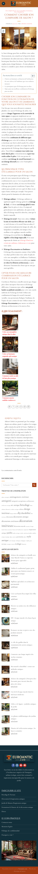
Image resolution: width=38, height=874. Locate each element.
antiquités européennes (19, 501)
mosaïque (7, 537)
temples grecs (29, 540)
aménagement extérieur (19, 497)
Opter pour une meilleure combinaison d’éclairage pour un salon (19, 90)
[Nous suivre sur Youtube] (24, 765)
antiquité (6, 500)
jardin (9, 532)
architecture (30, 501)
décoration (9, 517)
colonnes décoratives (6, 509)
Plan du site (32, 869)
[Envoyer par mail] (21, 407)
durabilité (25, 513)
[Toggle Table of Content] (31, 76)
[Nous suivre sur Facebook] (13, 765)
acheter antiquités (5, 497)
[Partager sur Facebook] (13, 407)
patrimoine (19, 537)
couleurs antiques (15, 509)
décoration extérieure (10, 521)
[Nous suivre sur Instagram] (17, 765)
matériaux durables (28, 533)
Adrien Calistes (26, 23)
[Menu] (3, 3)
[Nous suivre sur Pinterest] (21, 765)
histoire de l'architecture (18, 529)
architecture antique (6, 505)
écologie (18, 544)
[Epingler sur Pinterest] (24, 407)
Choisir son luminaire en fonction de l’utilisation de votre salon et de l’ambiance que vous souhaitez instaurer (19, 81)
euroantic (28, 526)
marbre (21, 533)
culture (21, 509)
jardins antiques (16, 533)
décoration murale (19, 526)
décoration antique (20, 517)
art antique (15, 505)
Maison (21, 12)
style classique (12, 540)
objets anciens (13, 537)
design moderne (13, 513)
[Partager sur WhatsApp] (9, 407)
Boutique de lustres (19, 871)
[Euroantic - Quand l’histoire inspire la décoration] (21, 3)
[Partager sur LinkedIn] (28, 407)
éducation (24, 544)
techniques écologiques (21, 540)
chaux (31, 505)
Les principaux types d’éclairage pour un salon (18, 86)
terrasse (4, 544)
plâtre (25, 537)
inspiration (26, 529)
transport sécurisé (11, 544)
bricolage (25, 505)
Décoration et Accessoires (15, 11)
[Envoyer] (34, 485)
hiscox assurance (8, 529)
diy (19, 513)
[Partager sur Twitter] (17, 407)
